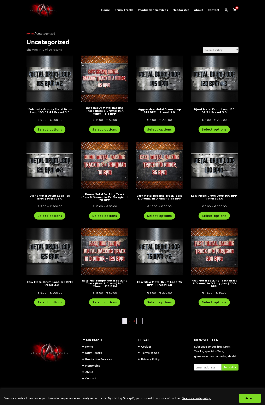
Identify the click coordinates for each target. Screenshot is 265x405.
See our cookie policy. (196, 398)
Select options (49, 129)
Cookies (146, 346)
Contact (213, 9)
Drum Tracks (123, 9)
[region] (132, 397)
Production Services (153, 9)
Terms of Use (150, 352)
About (198, 9)
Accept (250, 398)
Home (105, 9)
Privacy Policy (150, 359)
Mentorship (180, 9)
